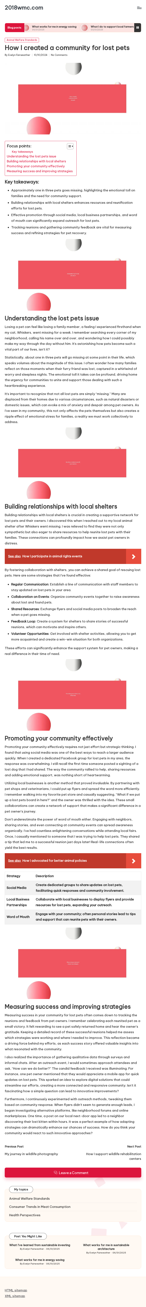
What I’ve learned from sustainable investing (39, 1245)
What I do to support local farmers (91, 26)
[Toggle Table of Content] (68, 146)
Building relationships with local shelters (36, 161)
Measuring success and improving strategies (40, 171)
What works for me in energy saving (34, 26)
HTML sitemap (16, 1290)
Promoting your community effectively (36, 166)
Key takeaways (22, 151)
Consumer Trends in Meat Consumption (40, 1207)
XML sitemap (15, 1296)
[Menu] (139, 7)
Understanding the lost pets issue (31, 156)
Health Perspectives (24, 1215)
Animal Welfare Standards (22, 40)
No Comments (59, 55)
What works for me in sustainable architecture (106, 1247)
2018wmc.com (24, 8)
